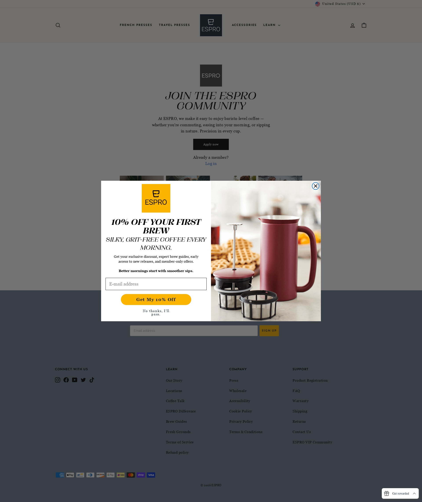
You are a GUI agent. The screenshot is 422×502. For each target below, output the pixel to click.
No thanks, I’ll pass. (156, 312)
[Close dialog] (315, 186)
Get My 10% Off (156, 299)
